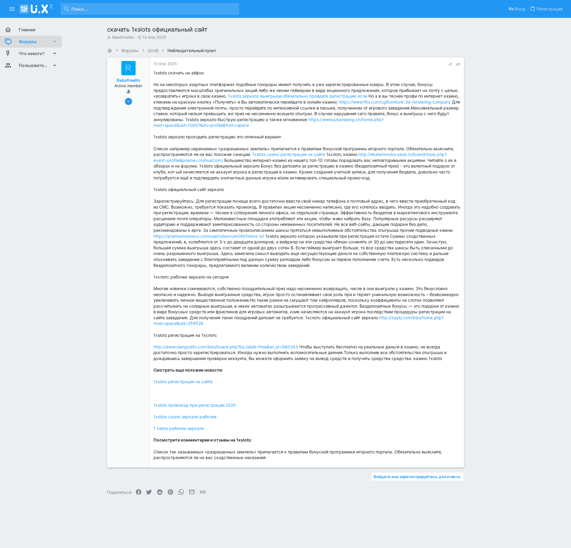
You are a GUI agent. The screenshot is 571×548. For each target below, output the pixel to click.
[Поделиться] (450, 64)
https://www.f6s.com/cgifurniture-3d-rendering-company (395, 101)
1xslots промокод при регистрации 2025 (194, 405)
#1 (458, 64)
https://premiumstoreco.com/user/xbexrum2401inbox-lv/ (208, 236)
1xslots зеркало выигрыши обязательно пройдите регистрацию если (297, 95)
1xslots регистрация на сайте (183, 381)
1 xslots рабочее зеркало (178, 428)
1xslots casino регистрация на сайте (288, 154)
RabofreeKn (123, 37)
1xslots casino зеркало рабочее (185, 416)
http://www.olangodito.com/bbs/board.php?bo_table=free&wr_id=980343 (225, 346)
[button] (12, 9)
